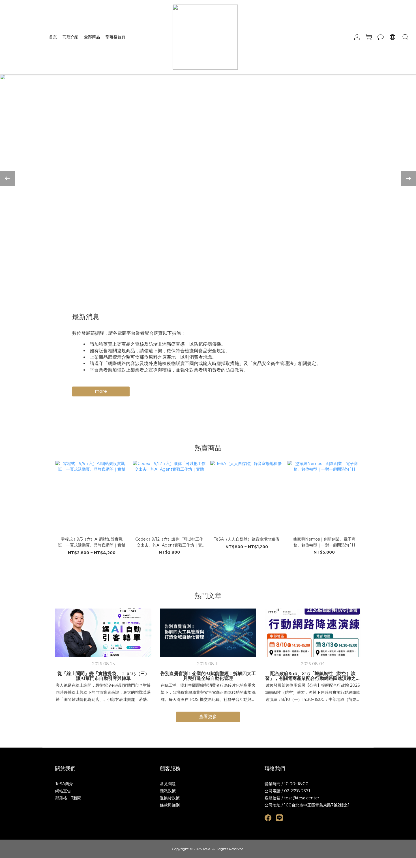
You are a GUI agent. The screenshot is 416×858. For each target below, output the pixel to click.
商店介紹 (70, 36)
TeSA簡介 (64, 783)
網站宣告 (63, 790)
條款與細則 (170, 805)
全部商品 (92, 36)
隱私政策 (168, 790)
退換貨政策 (170, 798)
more (101, 391)
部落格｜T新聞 (68, 798)
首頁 (53, 36)
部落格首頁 (115, 36)
